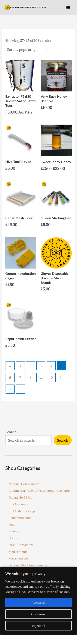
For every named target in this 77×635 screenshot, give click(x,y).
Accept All (39, 602)
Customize (38, 614)
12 (10, 389)
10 (51, 377)
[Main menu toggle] (68, 7)
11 (61, 377)
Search (10, 432)
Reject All (38, 626)
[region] (38, 601)
